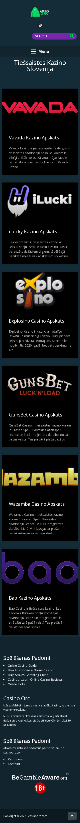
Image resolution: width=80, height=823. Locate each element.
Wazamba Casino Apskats (37, 504)
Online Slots (16, 684)
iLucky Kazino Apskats (33, 231)
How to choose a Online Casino (30, 670)
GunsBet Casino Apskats (35, 415)
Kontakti (14, 764)
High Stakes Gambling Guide (28, 675)
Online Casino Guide (22, 665)
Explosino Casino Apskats (36, 321)
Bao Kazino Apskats (30, 598)
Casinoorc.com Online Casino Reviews (35, 679)
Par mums (15, 759)
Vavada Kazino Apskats (34, 138)
